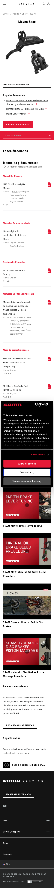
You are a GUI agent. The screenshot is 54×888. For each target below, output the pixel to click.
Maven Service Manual (16, 114)
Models (15, 14)
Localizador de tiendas (20, 725)
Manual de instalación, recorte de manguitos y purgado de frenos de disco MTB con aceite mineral (17, 318)
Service (27, 4)
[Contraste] (30, 882)
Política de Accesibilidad (14, 882)
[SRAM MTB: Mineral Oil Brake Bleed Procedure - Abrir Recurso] (27, 551)
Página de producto (17, 124)
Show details (38, 454)
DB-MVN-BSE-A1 (29, 14)
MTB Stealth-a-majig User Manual (16, 195)
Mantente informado (18, 794)
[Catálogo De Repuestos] (49, 272)
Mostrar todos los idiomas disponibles (24, 167)
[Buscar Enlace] (44, 4)
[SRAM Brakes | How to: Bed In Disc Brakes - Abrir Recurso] (27, 601)
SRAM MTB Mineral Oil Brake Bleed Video (25, 109)
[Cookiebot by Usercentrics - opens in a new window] (36, 405)
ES (7, 864)
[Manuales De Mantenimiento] (49, 233)
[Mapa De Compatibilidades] (49, 360)
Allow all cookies (27, 463)
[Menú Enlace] (4, 4)
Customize (25, 472)
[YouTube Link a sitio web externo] (5, 806)
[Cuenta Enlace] (48, 4)
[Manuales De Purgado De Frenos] (49, 304)
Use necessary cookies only (27, 481)
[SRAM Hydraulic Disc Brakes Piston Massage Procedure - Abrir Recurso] (27, 652)
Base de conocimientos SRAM (29, 765)
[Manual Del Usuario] (49, 186)
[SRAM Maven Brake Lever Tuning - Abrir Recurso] (27, 505)
